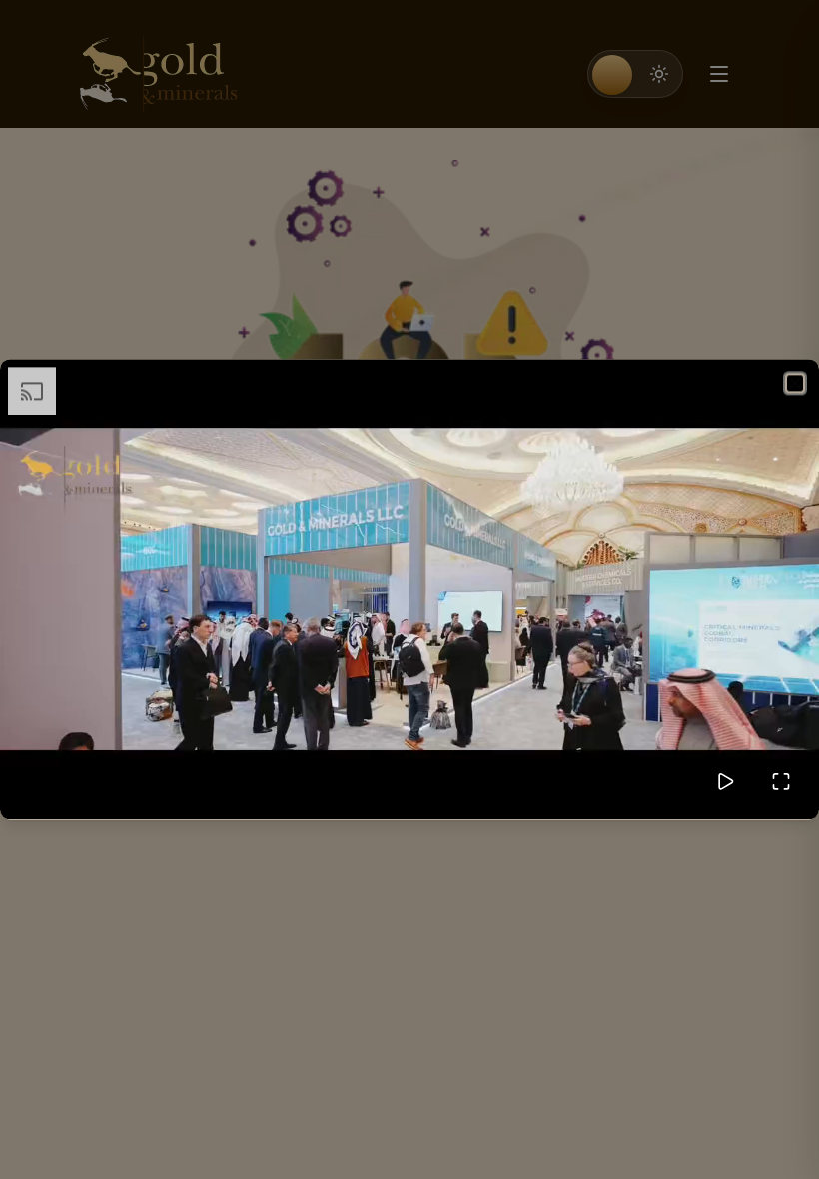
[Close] (795, 383)
